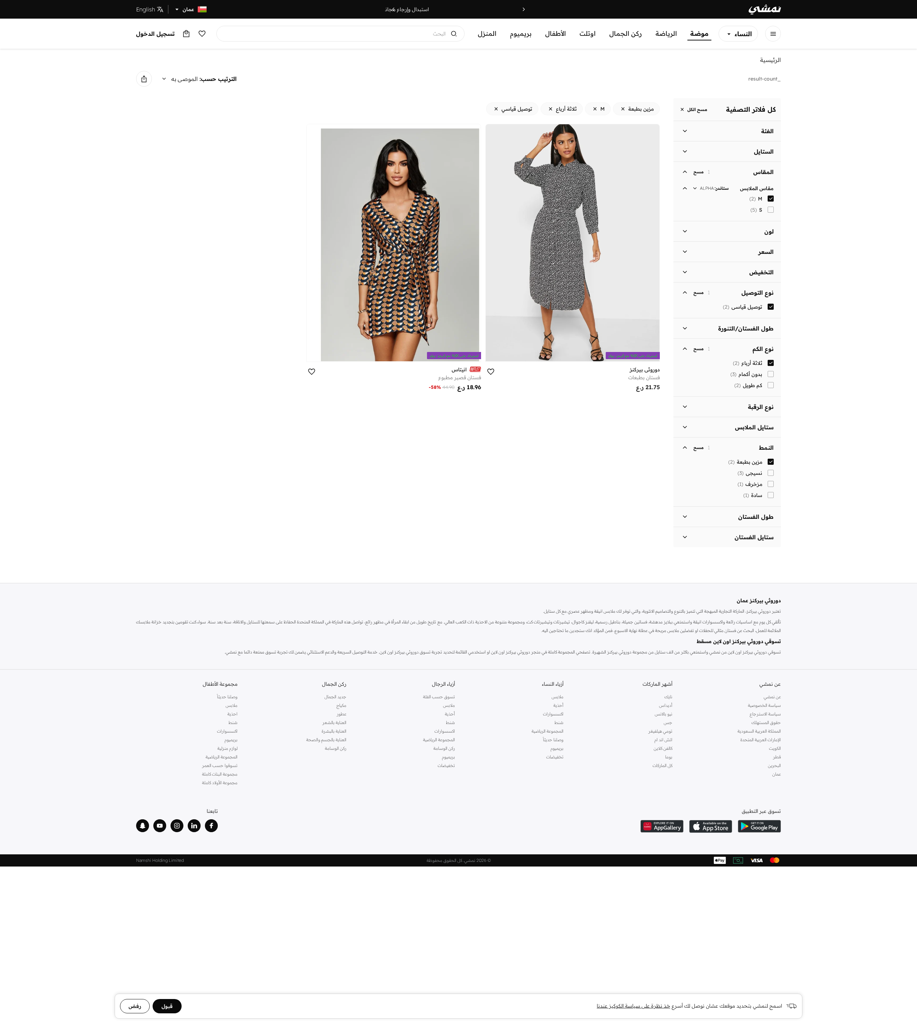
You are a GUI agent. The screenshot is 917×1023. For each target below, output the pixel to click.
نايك (668, 696)
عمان (776, 774)
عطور (341, 713)
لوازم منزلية (227, 748)
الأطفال (555, 33)
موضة (699, 33)
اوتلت (588, 33)
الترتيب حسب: (218, 78)
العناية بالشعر (334, 722)
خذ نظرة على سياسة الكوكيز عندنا (633, 1006)
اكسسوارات (553, 713)
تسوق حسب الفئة (439, 696)
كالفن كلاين (663, 748)
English (145, 9)
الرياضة (666, 33)
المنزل (487, 33)
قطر (777, 756)
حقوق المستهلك (766, 722)
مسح (698, 171)
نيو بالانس (663, 713)
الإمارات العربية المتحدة (760, 739)
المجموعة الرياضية (547, 731)
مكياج (341, 705)
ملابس (557, 696)
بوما (668, 756)
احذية (232, 713)
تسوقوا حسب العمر (219, 765)
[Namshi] (765, 9)
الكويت (775, 748)
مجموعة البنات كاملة (219, 774)
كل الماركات (662, 765)
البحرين (774, 765)
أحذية (558, 705)
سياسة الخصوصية (764, 705)
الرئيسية (770, 59)
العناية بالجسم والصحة (326, 739)
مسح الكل (697, 109)
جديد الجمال (335, 696)
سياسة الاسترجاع (765, 713)
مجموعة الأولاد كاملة (219, 782)
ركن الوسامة (444, 748)
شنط (558, 722)
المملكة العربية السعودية (759, 731)
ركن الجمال (625, 33)
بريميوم (521, 33)
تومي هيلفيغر (660, 731)
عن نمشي (772, 696)
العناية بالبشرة (334, 731)
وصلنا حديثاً (553, 739)
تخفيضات (554, 756)
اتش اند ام (663, 739)
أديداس (665, 705)
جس (668, 722)
